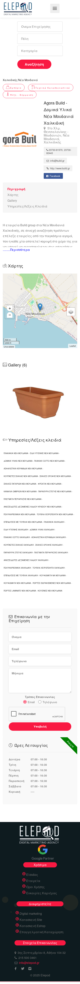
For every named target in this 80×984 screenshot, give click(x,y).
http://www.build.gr (59, 168)
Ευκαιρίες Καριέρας (41, 893)
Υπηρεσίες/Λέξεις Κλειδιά (27, 206)
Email (31, 702)
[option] (40, 400)
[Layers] (71, 312)
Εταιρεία (33, 881)
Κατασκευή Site (31, 920)
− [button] (10, 315)
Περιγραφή (16, 189)
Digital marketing (31, 914)
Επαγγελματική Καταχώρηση (41, 932)
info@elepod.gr (29, 963)
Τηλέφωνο (50, 702)
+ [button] (10, 308)
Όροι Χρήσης (35, 887)
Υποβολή (40, 726)
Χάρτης (12, 195)
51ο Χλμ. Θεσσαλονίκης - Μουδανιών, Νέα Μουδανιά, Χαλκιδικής (56, 135)
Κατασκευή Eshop (32, 926)
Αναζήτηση (34, 64)
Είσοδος (32, 875)
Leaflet (73, 345)
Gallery (12, 200)
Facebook (54, 176)
